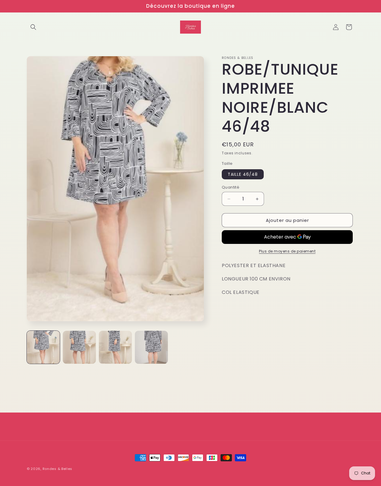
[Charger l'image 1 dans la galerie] (43, 347)
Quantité (230, 187)
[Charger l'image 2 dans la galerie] (79, 347)
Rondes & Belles (58, 468)
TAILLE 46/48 (243, 174)
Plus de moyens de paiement (287, 251)
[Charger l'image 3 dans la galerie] (115, 347)
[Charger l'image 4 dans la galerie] (151, 347)
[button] (33, 27)
